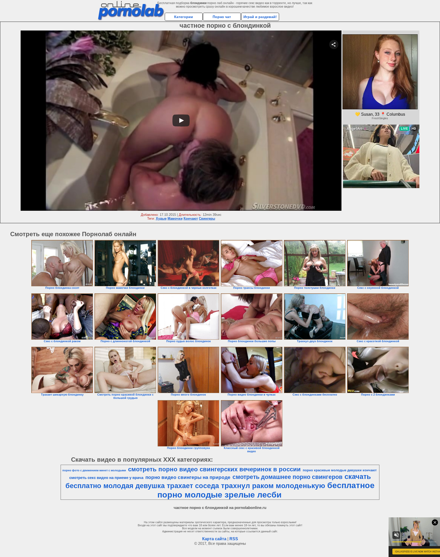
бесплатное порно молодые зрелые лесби (266, 490)
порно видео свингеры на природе (187, 477)
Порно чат (222, 17)
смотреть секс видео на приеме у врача (106, 478)
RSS (233, 539)
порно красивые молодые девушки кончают (340, 470)
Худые (161, 218)
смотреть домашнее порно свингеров (287, 477)
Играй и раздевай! (260, 17)
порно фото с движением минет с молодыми (94, 470)
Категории (183, 17)
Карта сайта (214, 539)
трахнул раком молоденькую (273, 486)
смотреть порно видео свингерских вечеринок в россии (214, 469)
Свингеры (207, 218)
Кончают (191, 218)
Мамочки (175, 218)
